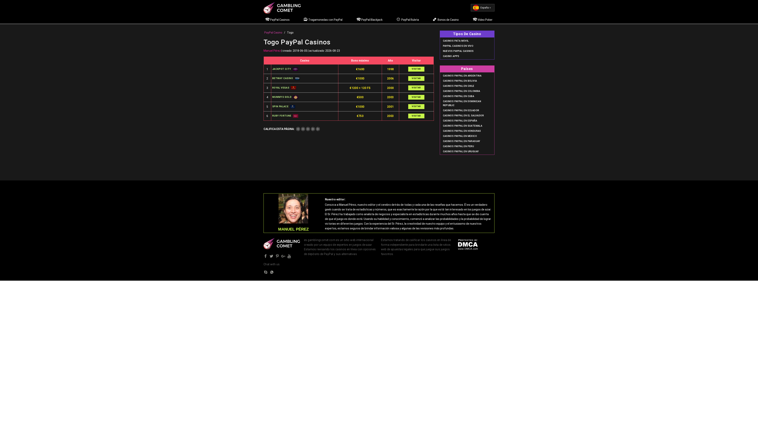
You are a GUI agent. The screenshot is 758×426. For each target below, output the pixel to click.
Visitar (416, 69)
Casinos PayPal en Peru (458, 146)
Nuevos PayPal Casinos (458, 51)
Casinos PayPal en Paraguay (461, 141)
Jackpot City (281, 69)
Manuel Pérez (272, 50)
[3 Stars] (308, 129)
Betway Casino (282, 78)
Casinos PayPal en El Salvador (463, 115)
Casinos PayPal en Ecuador (461, 110)
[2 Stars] (303, 129)
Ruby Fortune (281, 115)
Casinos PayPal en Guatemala (462, 125)
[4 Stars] (313, 129)
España (484, 7)
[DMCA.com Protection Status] (468, 244)
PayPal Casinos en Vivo (458, 46)
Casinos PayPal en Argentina (462, 75)
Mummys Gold (281, 97)
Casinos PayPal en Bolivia (460, 80)
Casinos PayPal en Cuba (458, 96)
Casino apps (451, 56)
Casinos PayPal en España (460, 120)
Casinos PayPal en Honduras (462, 131)
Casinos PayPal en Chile (458, 86)
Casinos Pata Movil (456, 40)
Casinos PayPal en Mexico (460, 136)
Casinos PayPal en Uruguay (461, 151)
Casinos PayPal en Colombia (461, 91)
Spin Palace (280, 106)
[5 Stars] (318, 129)
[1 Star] (298, 129)
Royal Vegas (280, 87)
